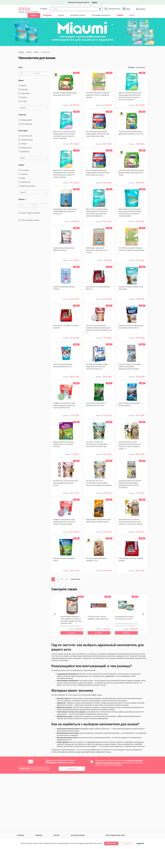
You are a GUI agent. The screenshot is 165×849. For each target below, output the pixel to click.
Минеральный (26, 148)
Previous (56, 618)
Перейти (94, 2)
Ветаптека (47, 15)
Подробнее (140, 843)
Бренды (61, 15)
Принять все (111, 843)
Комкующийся (26, 120)
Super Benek (25, 93)
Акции (131, 15)
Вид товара (23, 131)
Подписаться (72, 768)
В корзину (99, 108)
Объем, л (22, 199)
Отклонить (127, 843)
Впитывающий (26, 124)
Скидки (120, 15)
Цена (21, 67)
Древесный (25, 151)
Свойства (22, 115)
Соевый (24, 144)
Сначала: (131, 67)
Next (143, 616)
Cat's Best (24, 89)
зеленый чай (25, 182)
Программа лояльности (101, 15)
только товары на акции (30, 220)
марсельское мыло (28, 186)
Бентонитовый (26, 136)
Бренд (21, 80)
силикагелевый (27, 140)
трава (23, 178)
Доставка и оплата (77, 15)
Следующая (75, 579)
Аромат (21, 165)
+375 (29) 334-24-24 (114, 9)
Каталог (34, 15)
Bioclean (24, 97)
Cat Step (24, 101)
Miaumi (23, 85)
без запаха (25, 170)
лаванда (24, 174)
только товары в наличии (30, 213)
